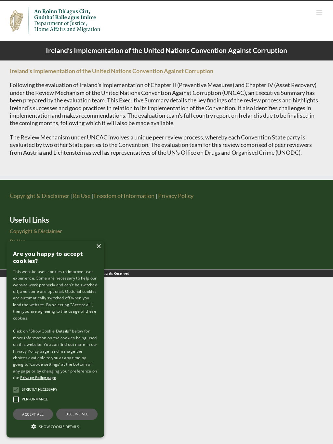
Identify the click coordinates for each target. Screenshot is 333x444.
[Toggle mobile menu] (319, 12)
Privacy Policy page (38, 377)
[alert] (55, 339)
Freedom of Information (124, 195)
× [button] (98, 246)
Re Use (81, 195)
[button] (15, 389)
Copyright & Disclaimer (39, 195)
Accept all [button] (33, 414)
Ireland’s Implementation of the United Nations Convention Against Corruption (111, 70)
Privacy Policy (175, 195)
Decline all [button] (76, 413)
